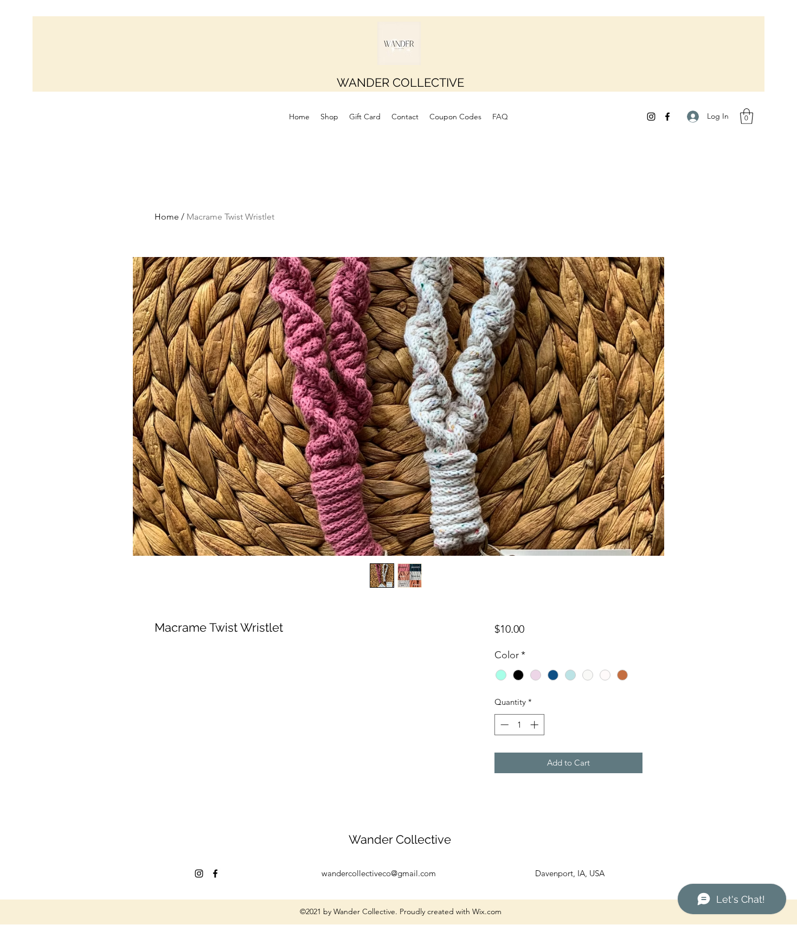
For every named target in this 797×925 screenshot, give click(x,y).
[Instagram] (651, 116)
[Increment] (535, 725)
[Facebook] (667, 116)
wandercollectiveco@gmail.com (379, 873)
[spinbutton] (519, 725)
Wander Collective (400, 839)
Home (167, 216)
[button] (746, 116)
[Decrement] (503, 725)
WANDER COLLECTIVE (400, 82)
